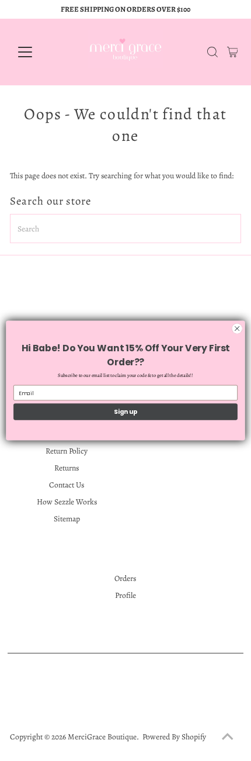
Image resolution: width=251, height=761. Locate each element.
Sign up (125, 411)
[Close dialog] (237, 328)
